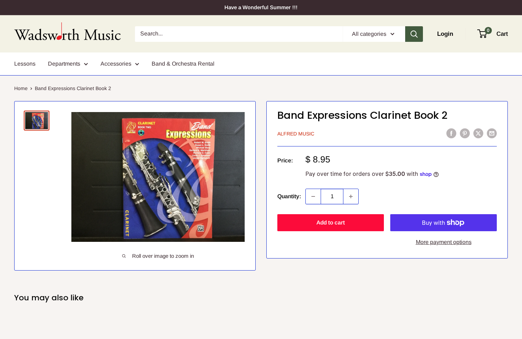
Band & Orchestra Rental (183, 64)
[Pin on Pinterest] (465, 133)
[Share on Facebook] (451, 133)
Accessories (115, 64)
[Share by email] (492, 133)
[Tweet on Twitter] (478, 133)
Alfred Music (295, 134)
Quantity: (289, 196)
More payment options (444, 242)
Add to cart (330, 222)
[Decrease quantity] (313, 196)
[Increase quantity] (350, 196)
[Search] (414, 34)
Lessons (25, 64)
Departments (64, 64)
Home (21, 88)
